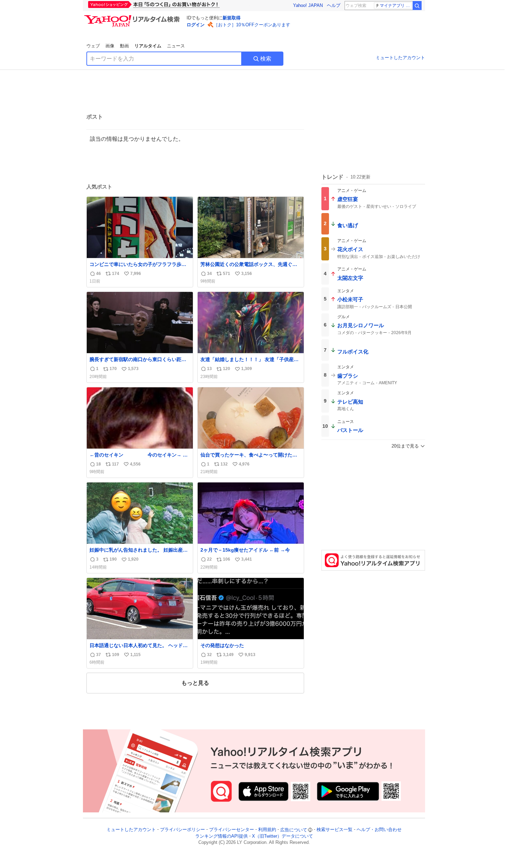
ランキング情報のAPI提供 (221, 836)
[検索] (417, 5)
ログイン (196, 24)
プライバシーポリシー (182, 829)
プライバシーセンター (231, 829)
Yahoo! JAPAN (308, 5)
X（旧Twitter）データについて (282, 836)
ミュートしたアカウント (400, 57)
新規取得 (232, 17)
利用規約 (267, 829)
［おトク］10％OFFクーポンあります (252, 24)
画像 (109, 45)
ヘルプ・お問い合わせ (379, 829)
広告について (293, 829)
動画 (124, 45)
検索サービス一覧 (334, 829)
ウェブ (93, 45)
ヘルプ (333, 5)
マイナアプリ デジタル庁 (396, 5)
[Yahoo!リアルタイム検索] (133, 17)
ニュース (176, 45)
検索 (265, 59)
